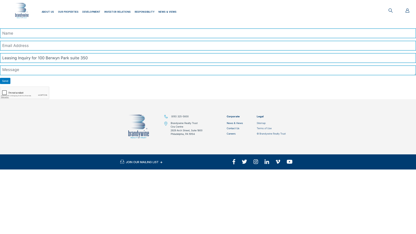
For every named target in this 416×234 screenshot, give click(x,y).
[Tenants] (407, 10)
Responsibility (145, 11)
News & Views (167, 11)
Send (5, 81)
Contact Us (233, 128)
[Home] (138, 126)
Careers (231, 133)
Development (91, 11)
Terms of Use (264, 128)
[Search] (390, 10)
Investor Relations (117, 11)
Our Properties (68, 11)
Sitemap (261, 123)
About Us (48, 11)
